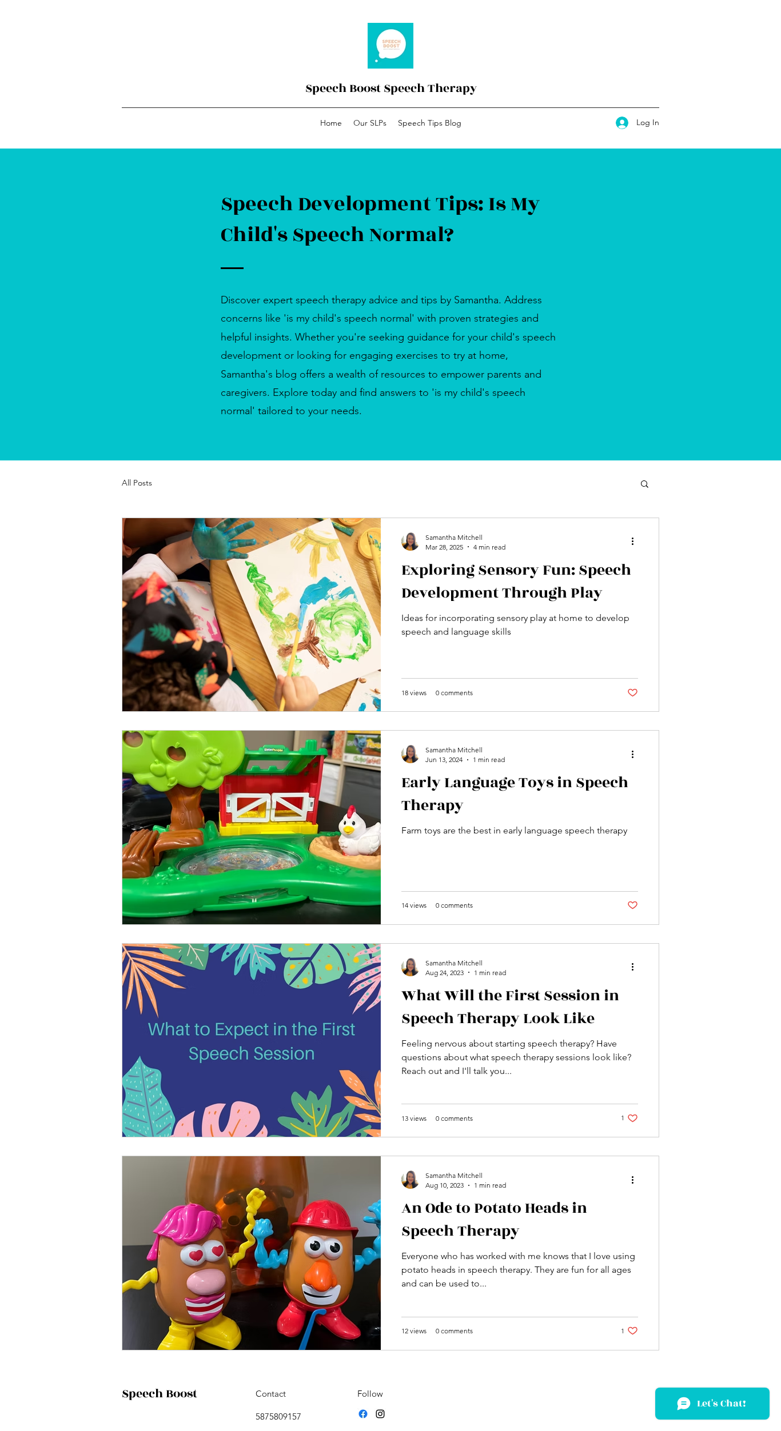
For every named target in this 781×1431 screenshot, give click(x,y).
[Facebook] (363, 1414)
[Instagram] (380, 1414)
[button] (644, 485)
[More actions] (636, 541)
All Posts (137, 483)
